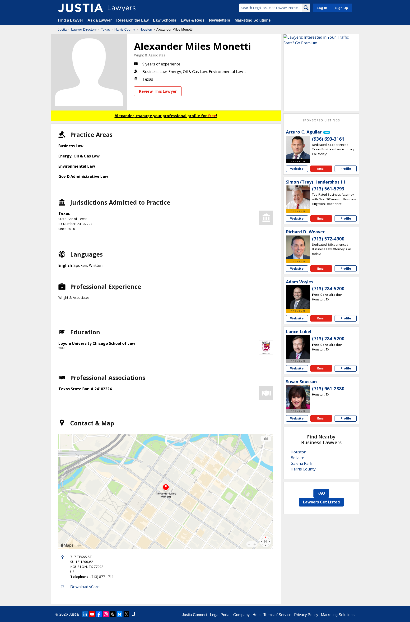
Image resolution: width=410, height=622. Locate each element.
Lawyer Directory (84, 29)
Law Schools (164, 20)
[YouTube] (92, 614)
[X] (126, 614)
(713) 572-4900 (328, 239)
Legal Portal (220, 615)
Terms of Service (277, 615)
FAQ (321, 493)
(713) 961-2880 (328, 389)
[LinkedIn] (85, 614)
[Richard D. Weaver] (298, 247)
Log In (322, 8)
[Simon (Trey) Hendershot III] (298, 197)
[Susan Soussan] (298, 397)
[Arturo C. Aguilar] (298, 147)
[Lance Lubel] (298, 347)
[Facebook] (99, 614)
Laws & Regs (193, 20)
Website (296, 168)
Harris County (124, 29)
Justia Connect (194, 615)
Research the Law (132, 20)
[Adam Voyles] (298, 297)
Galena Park (301, 463)
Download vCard (84, 586)
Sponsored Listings (321, 120)
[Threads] (113, 614)
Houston (146, 29)
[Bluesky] (119, 614)
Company (241, 615)
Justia (62, 29)
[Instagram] (106, 614)
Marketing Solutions (253, 20)
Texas (105, 29)
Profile (345, 168)
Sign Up (341, 8)
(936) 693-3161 (328, 139)
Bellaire (297, 457)
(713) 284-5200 (328, 289)
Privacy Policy (306, 615)
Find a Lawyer (70, 20)
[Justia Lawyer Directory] (80, 8)
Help (256, 615)
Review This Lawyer (158, 91)
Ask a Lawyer (100, 20)
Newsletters (219, 20)
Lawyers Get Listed (321, 502)
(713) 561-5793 (328, 189)
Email (321, 168)
